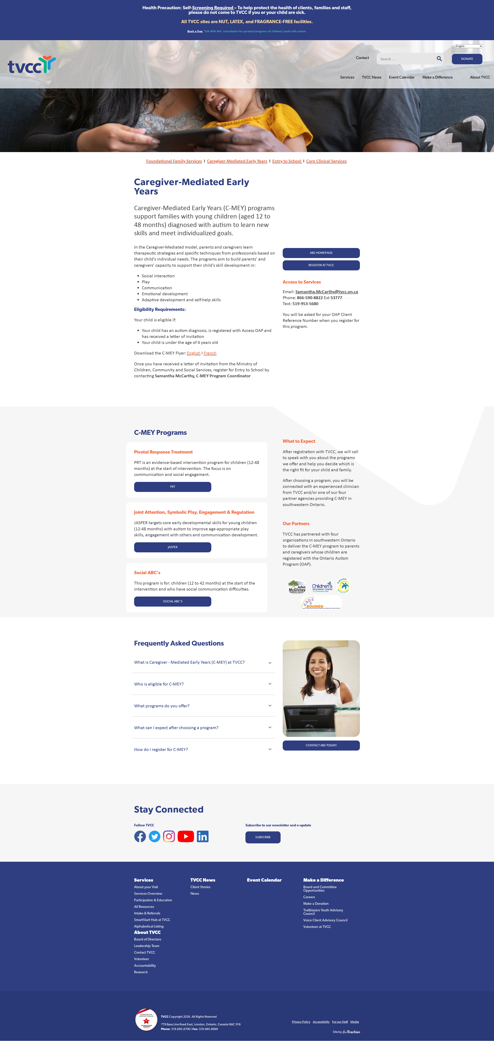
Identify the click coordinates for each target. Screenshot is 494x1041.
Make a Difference (437, 78)
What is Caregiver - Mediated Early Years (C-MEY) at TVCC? (189, 662)
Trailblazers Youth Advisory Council (323, 912)
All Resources (144, 907)
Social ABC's (147, 573)
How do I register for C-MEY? (161, 749)
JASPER (173, 547)
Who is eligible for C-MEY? (159, 684)
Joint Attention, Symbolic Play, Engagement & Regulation (194, 512)
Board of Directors (147, 939)
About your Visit (146, 887)
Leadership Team (146, 946)
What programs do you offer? (161, 705)
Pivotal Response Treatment (163, 452)
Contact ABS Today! (321, 745)
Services (347, 78)
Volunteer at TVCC (317, 927)
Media (354, 1022)
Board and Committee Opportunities (320, 889)
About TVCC (480, 78)
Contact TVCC (144, 953)
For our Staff (340, 1022)
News (194, 894)
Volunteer (141, 959)
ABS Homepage (321, 253)
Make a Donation (316, 904)
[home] (32, 72)
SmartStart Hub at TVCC (152, 920)
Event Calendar (402, 78)
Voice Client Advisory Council (325, 920)
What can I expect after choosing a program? (176, 727)
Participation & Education (153, 900)
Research (141, 972)
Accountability (145, 966)
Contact (362, 58)
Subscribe (263, 837)
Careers (309, 897)
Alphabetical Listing (149, 926)
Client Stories (200, 887)
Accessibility (321, 1022)
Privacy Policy (301, 1022)
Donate (467, 59)
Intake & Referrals (147, 913)
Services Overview (148, 894)
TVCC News (371, 78)
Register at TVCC (321, 265)
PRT (172, 486)
